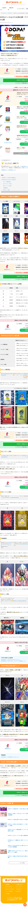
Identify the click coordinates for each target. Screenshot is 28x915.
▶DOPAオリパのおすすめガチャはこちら (10, 659)
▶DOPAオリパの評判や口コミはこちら (10, 757)
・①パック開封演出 (6, 181)
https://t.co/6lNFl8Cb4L (23, 543)
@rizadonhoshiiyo (7, 373)
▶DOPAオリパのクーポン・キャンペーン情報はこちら (13, 661)
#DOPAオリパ (15, 600)
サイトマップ (19, 886)
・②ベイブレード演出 (6, 183)
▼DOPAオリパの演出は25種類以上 (8, 177)
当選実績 (8, 893)
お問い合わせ (19, 889)
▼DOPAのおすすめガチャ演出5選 (8, 179)
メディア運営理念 (9, 891)
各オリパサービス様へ (10, 889)
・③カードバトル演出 (6, 185)
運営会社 (8, 884)
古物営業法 (19, 891)
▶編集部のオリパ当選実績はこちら (8, 169)
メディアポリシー (9, 886)
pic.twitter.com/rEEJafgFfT (14, 497)
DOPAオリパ (11, 63)
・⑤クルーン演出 (5, 189)
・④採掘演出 (4, 187)
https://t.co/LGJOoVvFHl (4, 544)
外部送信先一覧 (19, 884)
